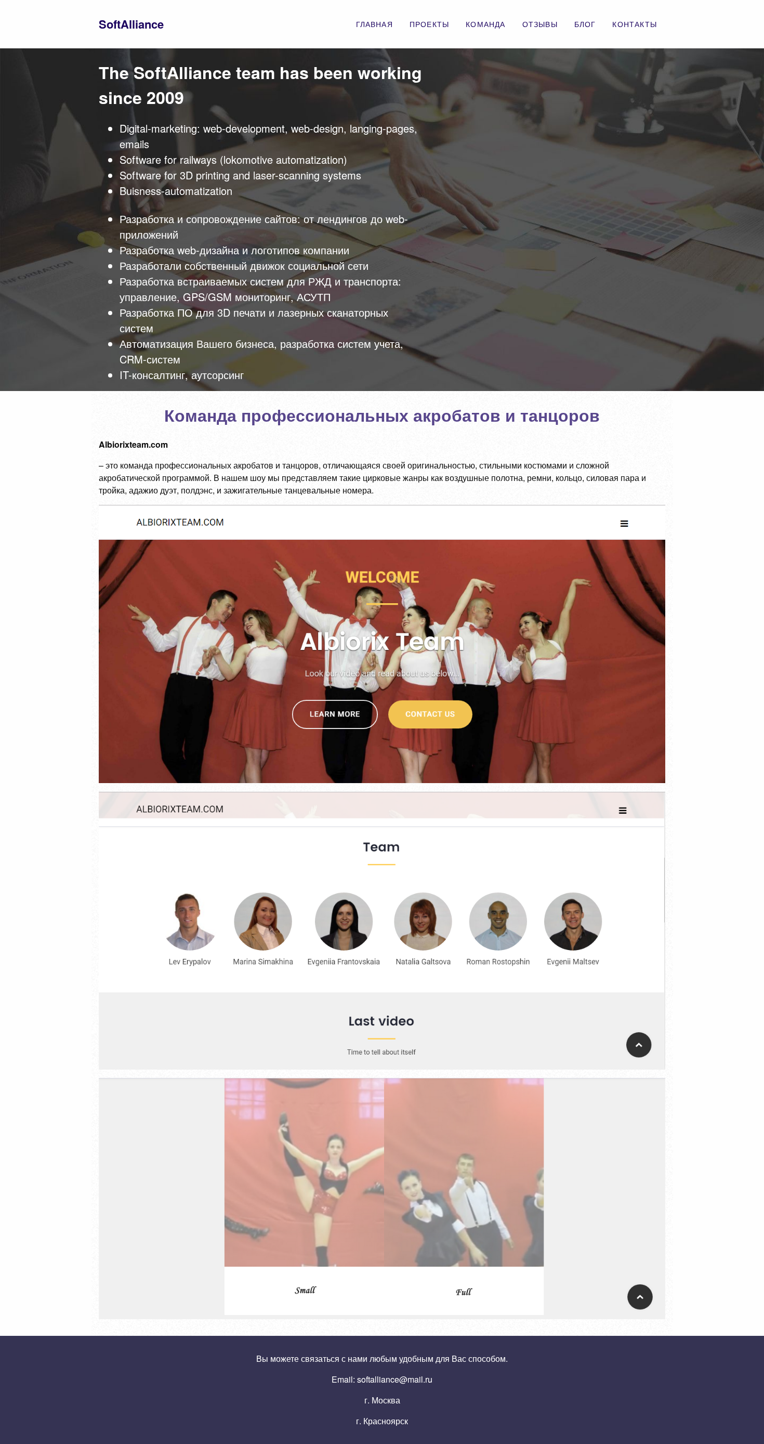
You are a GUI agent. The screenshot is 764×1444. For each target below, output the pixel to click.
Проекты (429, 24)
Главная (374, 24)
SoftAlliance (131, 24)
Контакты (634, 24)
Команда (485, 24)
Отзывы (540, 24)
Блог (585, 24)
